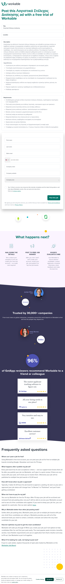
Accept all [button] (49, 579)
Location (5, 35)
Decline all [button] (59, 579)
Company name (10, 166)
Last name (9, 147)
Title (4, 26)
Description (7, 42)
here (34, 505)
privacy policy (17, 191)
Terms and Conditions (54, 203)
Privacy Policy (19, 205)
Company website (11, 173)
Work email (9, 153)
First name (9, 140)
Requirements (8, 97)
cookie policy (15, 582)
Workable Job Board (9, 545)
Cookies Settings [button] (40, 579)
